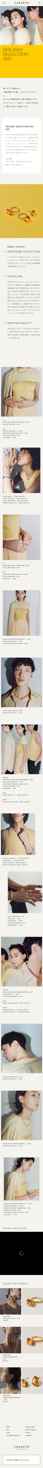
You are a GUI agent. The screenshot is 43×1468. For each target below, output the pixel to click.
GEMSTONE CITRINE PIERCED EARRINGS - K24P (18, 780)
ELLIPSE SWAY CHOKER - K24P (12, 996)
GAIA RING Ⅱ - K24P (9, 437)
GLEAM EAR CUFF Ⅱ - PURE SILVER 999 (15, 795)
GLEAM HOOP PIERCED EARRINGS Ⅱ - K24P (17, 639)
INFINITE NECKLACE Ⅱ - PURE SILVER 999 (16, 503)
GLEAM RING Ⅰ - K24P (15, 921)
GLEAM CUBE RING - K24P (16, 916)
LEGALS (28, 1433)
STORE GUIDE (30, 1427)
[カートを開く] (39, 3)
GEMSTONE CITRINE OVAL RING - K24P (15, 433)
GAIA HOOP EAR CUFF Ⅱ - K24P (13, 782)
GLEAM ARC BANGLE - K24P (16, 923)
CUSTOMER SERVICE (13, 1435)
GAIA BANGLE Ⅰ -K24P (15, 925)
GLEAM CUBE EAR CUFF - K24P (12, 711)
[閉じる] (37, 1457)
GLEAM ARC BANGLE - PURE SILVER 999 (15, 501)
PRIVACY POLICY (31, 1430)
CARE (8, 1433)
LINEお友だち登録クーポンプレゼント (18, 1460)
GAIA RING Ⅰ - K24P (14, 919)
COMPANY (28, 1435)
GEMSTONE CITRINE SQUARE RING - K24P (16, 422)
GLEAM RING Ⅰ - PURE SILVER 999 (14, 496)
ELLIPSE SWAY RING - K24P (11, 424)
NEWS (8, 1427)
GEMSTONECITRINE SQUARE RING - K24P (10, 1357)
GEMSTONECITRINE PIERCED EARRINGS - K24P (12, 1397)
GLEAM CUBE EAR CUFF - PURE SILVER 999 (16, 802)
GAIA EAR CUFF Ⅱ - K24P (11, 994)
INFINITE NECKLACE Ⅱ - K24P (12, 431)
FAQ (7, 1430)
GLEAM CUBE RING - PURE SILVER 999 (15, 498)
